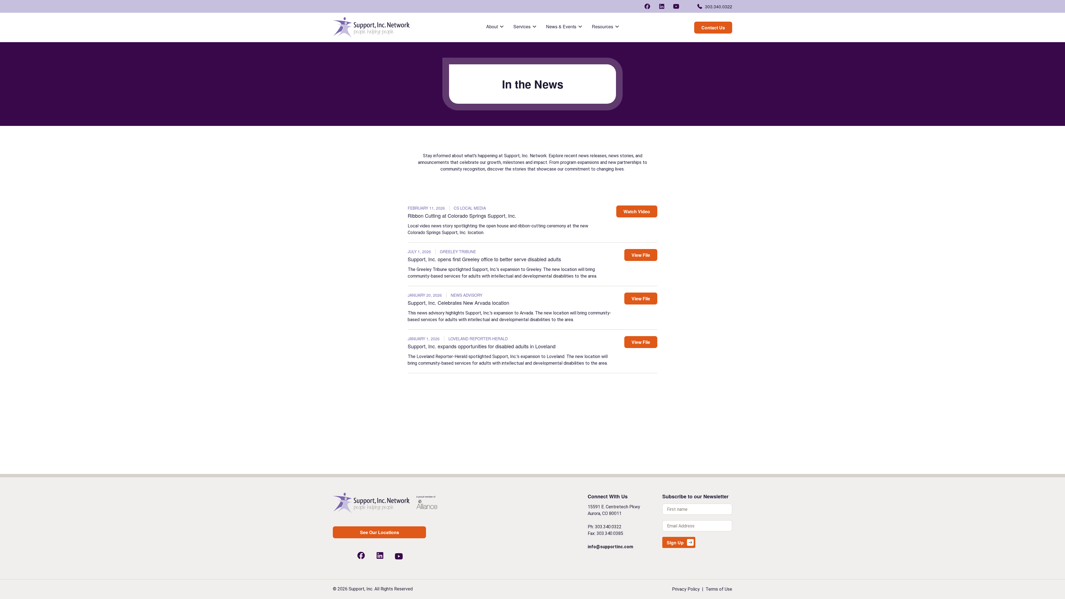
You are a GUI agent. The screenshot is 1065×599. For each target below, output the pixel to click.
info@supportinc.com (610, 546)
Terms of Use (719, 589)
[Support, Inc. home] (371, 503)
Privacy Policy (686, 589)
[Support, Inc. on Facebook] (647, 5)
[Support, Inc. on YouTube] (676, 6)
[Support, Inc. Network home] (371, 27)
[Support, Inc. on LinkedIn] (661, 5)
